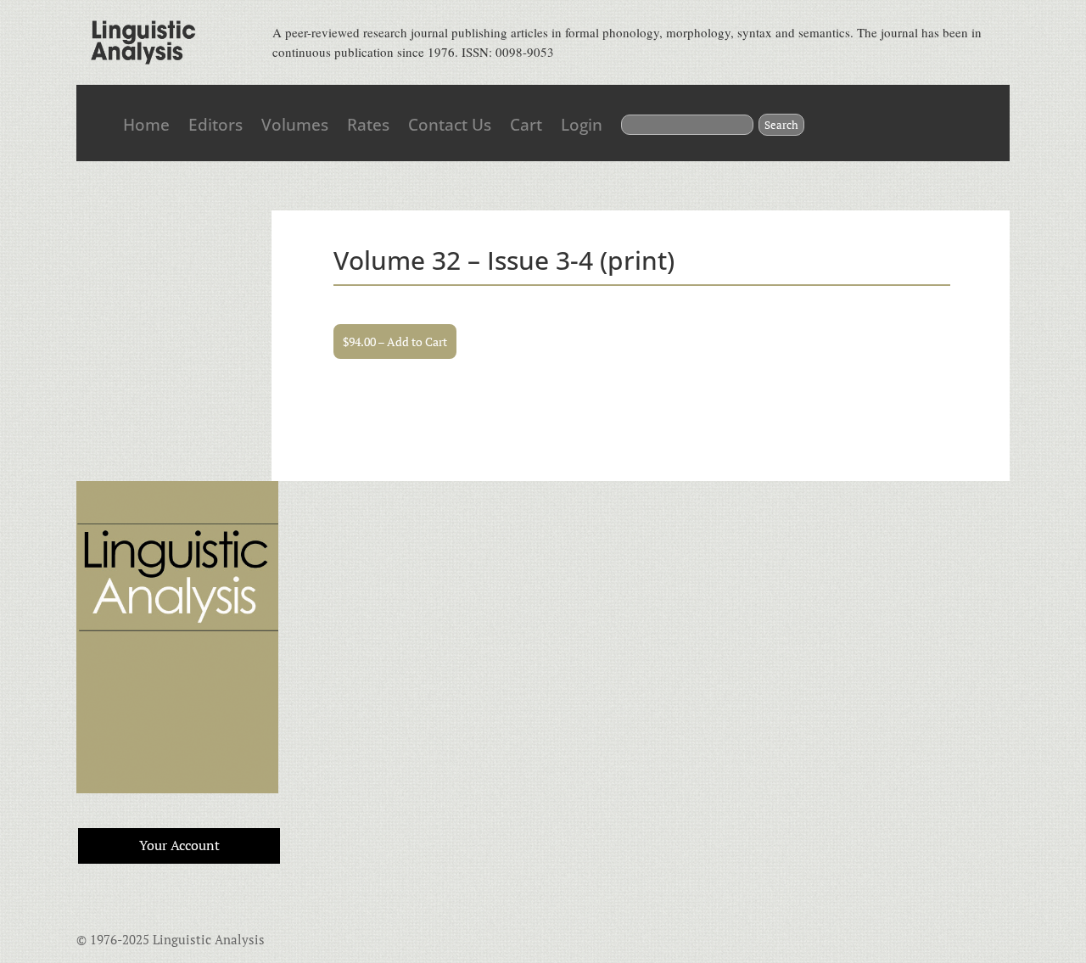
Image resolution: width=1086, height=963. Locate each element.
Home (146, 125)
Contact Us (449, 125)
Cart (526, 125)
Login (581, 125)
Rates (368, 125)
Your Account (179, 845)
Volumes (294, 125)
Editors (215, 125)
